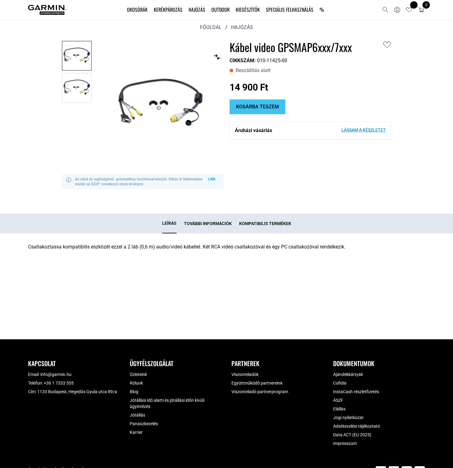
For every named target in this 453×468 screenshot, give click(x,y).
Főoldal (211, 27)
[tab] (169, 223)
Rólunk (136, 383)
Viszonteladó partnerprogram (259, 391)
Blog (134, 391)
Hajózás (197, 9)
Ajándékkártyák (348, 374)
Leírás (169, 223)
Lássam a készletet (363, 129)
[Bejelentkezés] (397, 10)
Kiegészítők (248, 9)
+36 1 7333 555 (59, 383)
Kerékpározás (168, 9)
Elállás (339, 408)
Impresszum (345, 443)
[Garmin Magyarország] (47, 10)
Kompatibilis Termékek (265, 223)
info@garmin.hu (55, 374)
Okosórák (137, 9)
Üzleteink (138, 374)
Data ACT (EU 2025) (352, 434)
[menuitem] (137, 10)
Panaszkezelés (144, 423)
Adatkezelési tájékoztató (356, 426)
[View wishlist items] (409, 10)
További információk (208, 223)
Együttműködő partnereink (257, 383)
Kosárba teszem (257, 107)
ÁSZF (338, 400)
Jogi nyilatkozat (348, 417)
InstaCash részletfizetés (356, 391)
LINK (212, 179)
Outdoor (220, 9)
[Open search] (385, 10)
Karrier (136, 432)
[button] (421, 10)
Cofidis (339, 383)
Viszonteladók (245, 374)
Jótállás (137, 415)
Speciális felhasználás (289, 9)
